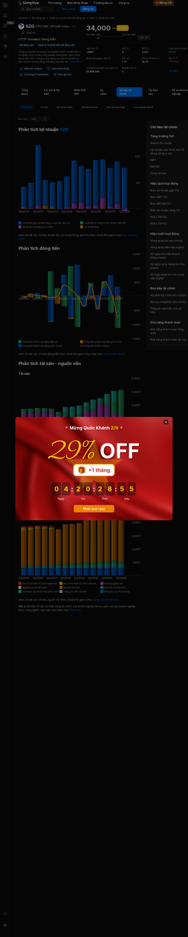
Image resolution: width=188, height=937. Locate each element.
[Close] (166, 422)
